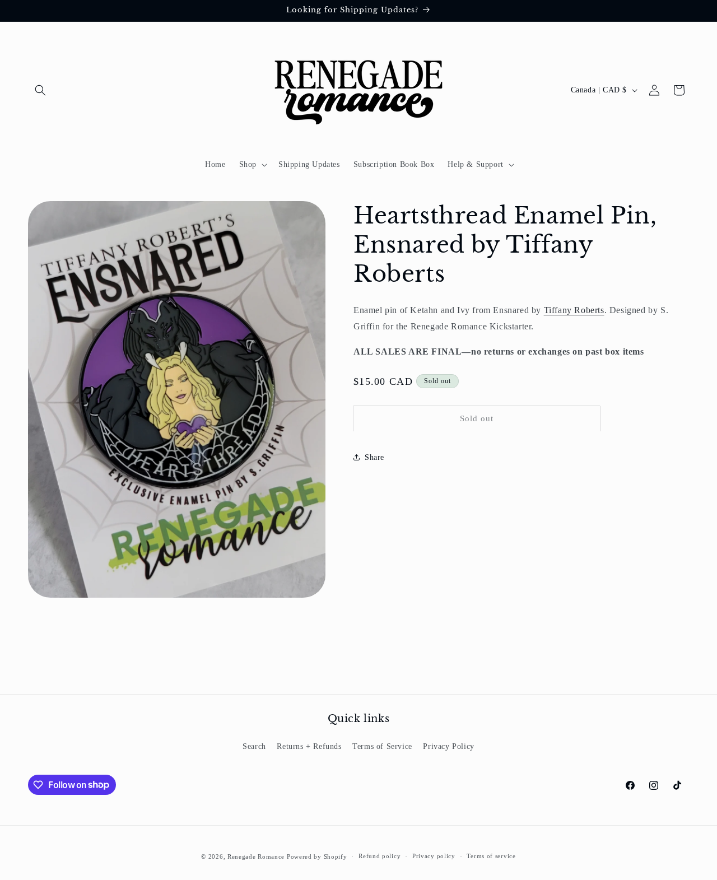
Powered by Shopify (317, 856)
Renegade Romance (256, 856)
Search (254, 746)
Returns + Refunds (309, 746)
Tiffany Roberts (574, 310)
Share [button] (374, 457)
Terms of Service (382, 746)
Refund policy (379, 856)
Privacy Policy (448, 746)
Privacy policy (433, 856)
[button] (40, 90)
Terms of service (491, 856)
